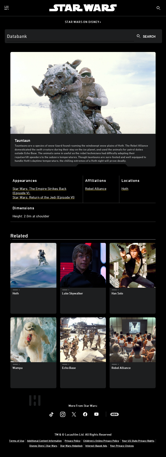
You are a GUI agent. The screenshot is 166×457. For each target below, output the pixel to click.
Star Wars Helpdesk (71, 445)
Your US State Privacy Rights (138, 440)
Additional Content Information (44, 440)
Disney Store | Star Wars (43, 445)
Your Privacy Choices (122, 445)
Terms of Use (16, 440)
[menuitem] (6, 8)
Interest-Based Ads (96, 445)
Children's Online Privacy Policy (101, 440)
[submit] (158, 8)
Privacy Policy (72, 440)
